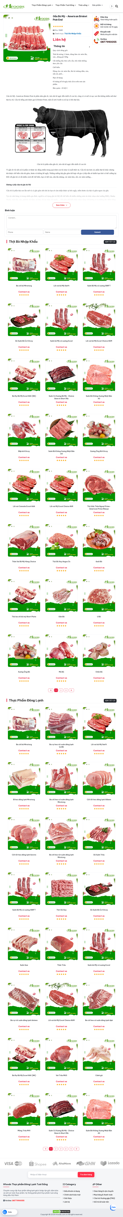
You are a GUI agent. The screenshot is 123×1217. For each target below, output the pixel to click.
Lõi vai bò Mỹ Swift (61, 286)
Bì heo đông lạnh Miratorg (24, 799)
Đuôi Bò (99, 561)
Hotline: (14, 1200)
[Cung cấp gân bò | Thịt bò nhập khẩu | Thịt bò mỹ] (61, 595)
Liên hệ (67, 1202)
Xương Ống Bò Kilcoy (99, 451)
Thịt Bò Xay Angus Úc (61, 561)
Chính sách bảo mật (72, 1195)
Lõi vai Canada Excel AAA (24, 506)
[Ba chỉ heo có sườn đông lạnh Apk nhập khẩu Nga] (99, 999)
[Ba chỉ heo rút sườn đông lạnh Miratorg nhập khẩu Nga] (61, 833)
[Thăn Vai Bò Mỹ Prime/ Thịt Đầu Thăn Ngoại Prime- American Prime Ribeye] (99, 485)
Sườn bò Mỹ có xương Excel (61, 341)
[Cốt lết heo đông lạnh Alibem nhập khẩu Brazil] (99, 778)
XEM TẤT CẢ (110, 242)
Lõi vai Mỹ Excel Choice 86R (61, 506)
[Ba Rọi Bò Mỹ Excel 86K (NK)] (24, 375)
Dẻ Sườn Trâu (99, 855)
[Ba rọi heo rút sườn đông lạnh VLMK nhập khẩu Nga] (61, 723)
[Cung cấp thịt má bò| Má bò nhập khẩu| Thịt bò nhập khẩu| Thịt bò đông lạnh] (61, 651)
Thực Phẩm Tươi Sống (64, 5)
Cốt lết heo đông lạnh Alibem (99, 799)
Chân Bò (98, 672)
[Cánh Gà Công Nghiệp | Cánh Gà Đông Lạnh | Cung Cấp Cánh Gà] (99, 1054)
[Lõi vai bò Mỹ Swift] (61, 264)
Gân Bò (61, 617)
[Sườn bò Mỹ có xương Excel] (61, 320)
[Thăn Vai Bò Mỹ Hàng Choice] (24, 540)
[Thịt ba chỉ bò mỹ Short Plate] (24, 595)
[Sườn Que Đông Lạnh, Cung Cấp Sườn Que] (24, 944)
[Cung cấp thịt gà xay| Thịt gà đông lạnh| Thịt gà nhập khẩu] (61, 889)
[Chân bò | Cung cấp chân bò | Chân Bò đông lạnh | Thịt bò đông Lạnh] (99, 651)
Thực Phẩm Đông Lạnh (26, 700)
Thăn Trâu (61, 965)
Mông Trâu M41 (24, 1131)
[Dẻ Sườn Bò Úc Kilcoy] (24, 320)
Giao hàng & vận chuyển (104, 1191)
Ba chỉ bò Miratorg (24, 286)
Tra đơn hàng (86, 1175)
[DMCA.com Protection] (61, 1211)
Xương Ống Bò (24, 672)
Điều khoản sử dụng (72, 1191)
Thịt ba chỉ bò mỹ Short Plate (24, 617)
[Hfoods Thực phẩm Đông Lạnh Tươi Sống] (14, 6)
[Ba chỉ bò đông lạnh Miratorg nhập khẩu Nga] (24, 264)
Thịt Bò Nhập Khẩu (72, 33)
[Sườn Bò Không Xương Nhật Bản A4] (61, 430)
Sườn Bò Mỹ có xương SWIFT (99, 286)
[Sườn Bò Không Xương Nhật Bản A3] (99, 375)
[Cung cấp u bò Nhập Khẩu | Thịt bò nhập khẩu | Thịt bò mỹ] (99, 595)
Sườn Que (24, 965)
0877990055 (108, 41)
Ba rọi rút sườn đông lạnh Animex (24, 1020)
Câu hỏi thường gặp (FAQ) (104, 1198)
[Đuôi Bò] (99, 540)
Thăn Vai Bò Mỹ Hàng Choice (24, 561)
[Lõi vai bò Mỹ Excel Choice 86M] (99, 320)
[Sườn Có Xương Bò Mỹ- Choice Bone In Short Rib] (61, 375)
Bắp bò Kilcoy (24, 451)
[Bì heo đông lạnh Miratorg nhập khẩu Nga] (24, 778)
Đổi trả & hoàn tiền (101, 1202)
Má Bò (61, 672)
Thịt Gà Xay (61, 910)
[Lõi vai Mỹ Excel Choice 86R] (61, 485)
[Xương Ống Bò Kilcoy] (99, 430)
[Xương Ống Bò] (24, 651)
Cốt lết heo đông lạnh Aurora (24, 855)
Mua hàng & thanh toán (103, 1195)
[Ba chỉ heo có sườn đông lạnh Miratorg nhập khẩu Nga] (61, 778)
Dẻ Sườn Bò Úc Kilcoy (24, 341)
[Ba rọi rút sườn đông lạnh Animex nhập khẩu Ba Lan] (24, 999)
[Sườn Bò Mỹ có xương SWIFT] (99, 264)
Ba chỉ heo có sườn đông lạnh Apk (99, 1020)
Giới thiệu (68, 1198)
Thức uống (82, 5)
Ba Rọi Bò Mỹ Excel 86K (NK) (24, 396)
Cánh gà (99, 1075)
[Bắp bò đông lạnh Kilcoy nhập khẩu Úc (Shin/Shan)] (24, 430)
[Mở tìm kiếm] (117, 6)
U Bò (99, 617)
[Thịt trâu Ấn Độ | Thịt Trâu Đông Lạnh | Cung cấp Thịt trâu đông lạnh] (99, 833)
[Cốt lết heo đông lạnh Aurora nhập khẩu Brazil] (24, 833)
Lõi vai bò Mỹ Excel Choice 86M (99, 341)
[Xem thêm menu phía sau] (111, 6)
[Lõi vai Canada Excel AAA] (24, 485)
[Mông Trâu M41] (24, 1109)
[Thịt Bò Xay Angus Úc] (61, 540)
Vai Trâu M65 (61, 1075)
